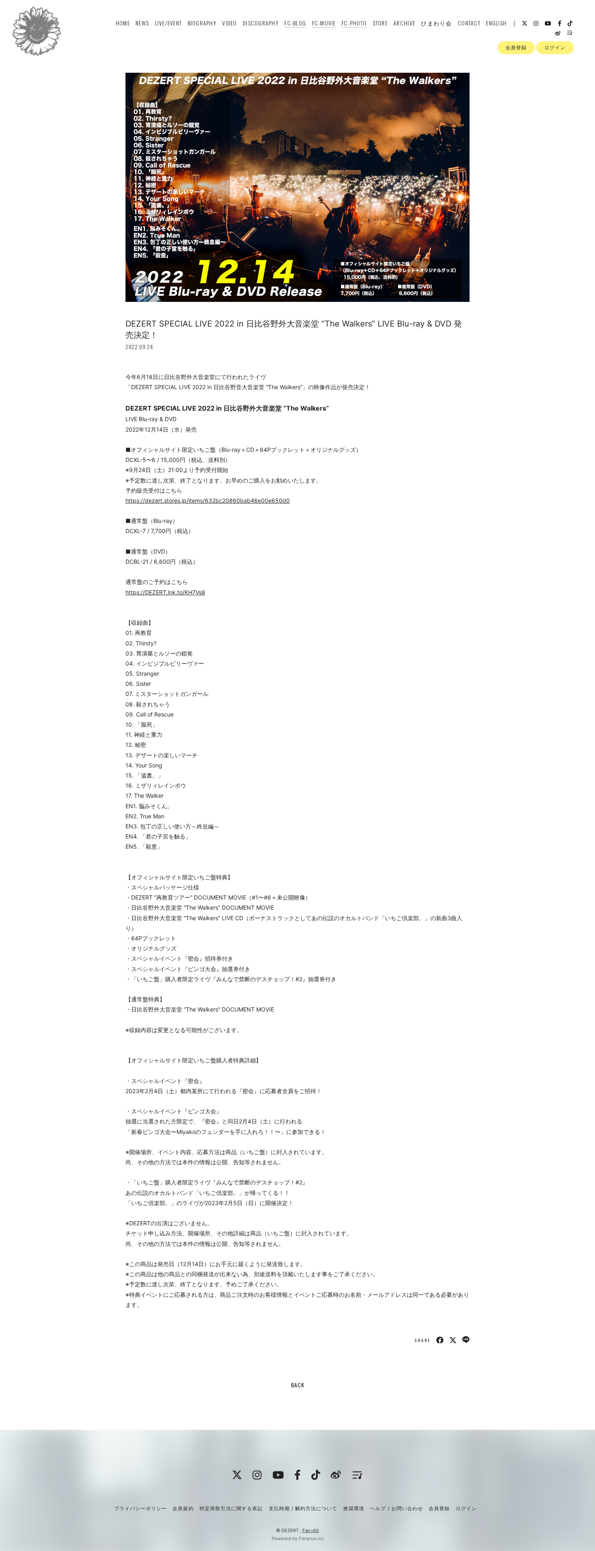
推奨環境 (353, 1508)
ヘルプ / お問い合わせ (396, 1508)
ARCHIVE (404, 23)
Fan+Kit (310, 1530)
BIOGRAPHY (202, 23)
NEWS (142, 23)
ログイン (554, 47)
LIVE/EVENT (168, 23)
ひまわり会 (436, 23)
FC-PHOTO (354, 23)
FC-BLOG (295, 23)
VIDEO (229, 23)
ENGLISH (496, 23)
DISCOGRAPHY (261, 23)
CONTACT (469, 23)
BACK (297, 1384)
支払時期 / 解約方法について (303, 1508)
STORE (380, 23)
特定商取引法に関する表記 (231, 1508)
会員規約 (182, 1508)
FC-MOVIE (324, 23)
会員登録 (516, 47)
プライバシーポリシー (140, 1508)
